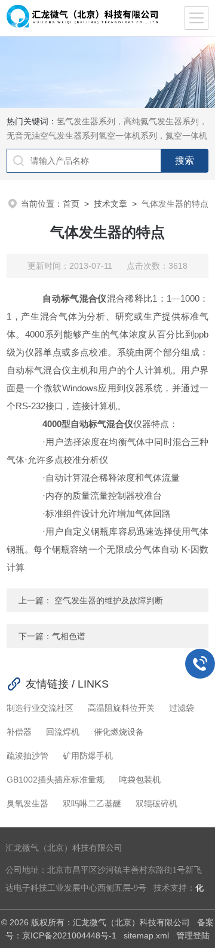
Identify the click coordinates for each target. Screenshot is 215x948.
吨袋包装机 (140, 779)
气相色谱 (68, 636)
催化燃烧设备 (119, 732)
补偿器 (19, 732)
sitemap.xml (146, 935)
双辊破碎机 (156, 803)
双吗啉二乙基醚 (92, 803)
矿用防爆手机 (88, 755)
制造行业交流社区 (40, 708)
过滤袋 (181, 708)
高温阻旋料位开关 (121, 708)
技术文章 (110, 203)
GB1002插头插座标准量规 (56, 779)
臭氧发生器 (27, 803)
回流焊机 (62, 732)
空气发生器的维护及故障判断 (107, 600)
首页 (71, 203)
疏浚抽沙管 (27, 755)
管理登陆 (193, 935)
